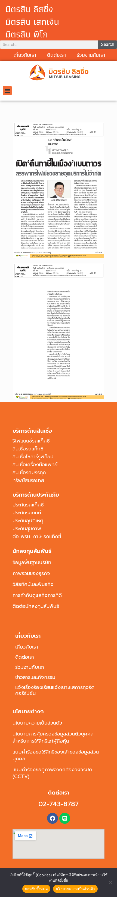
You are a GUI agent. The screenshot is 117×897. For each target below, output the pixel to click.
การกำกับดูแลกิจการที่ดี (37, 595)
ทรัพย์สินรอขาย (28, 480)
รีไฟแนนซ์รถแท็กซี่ (31, 441)
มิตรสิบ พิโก (26, 34)
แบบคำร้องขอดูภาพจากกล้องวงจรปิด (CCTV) (52, 773)
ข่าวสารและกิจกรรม (35, 677)
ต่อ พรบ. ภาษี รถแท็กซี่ (37, 536)
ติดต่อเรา (24, 657)
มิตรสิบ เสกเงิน (32, 21)
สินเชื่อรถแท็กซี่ (28, 449)
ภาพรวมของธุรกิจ (31, 573)
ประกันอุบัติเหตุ (28, 520)
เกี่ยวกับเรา (25, 55)
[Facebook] (52, 818)
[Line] (64, 818)
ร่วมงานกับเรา (91, 55)
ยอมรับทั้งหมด (36, 889)
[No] (110, 882)
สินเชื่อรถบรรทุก (29, 472)
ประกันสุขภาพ (27, 528)
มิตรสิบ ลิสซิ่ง (29, 9)
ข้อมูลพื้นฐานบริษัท (32, 562)
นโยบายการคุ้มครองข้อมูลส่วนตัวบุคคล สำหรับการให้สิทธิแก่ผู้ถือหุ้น (53, 737)
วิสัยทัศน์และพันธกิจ (33, 584)
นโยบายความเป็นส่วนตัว (37, 723)
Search (107, 44)
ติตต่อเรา (56, 55)
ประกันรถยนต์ (27, 513)
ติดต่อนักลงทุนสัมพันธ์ (36, 606)
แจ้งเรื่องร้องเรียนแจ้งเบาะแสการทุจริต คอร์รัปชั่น (54, 690)
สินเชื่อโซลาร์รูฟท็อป (33, 457)
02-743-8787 (58, 804)
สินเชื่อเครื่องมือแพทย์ (35, 464)
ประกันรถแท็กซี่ (28, 505)
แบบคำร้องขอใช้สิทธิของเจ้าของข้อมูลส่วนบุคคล (56, 755)
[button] (7, 90)
